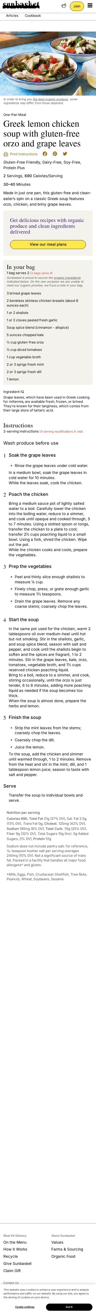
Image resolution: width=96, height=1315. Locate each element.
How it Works (15, 1249)
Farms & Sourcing (67, 1249)
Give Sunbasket (17, 1263)
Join (76, 6)
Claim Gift (12, 1270)
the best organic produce (50, 99)
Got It (69, 1307)
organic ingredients (67, 277)
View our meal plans (48, 244)
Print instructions (23, 154)
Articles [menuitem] (12, 15)
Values (57, 1242)
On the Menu (15, 1242)
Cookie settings (25, 1307)
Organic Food (63, 1256)
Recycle (10, 1256)
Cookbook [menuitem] (33, 15)
